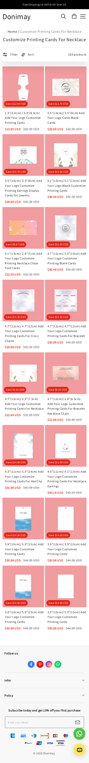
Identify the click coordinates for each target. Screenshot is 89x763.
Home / (13, 31)
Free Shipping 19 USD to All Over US (44, 4)
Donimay (16, 16)
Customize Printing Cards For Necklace (50, 31)
